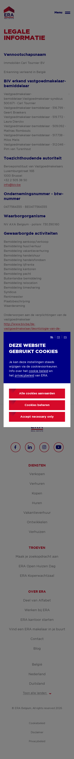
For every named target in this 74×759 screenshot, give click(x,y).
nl (51, 337)
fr (58, 337)
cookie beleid (38, 371)
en (65, 337)
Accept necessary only (37, 416)
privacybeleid (24, 375)
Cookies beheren (37, 405)
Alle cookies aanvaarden (37, 393)
